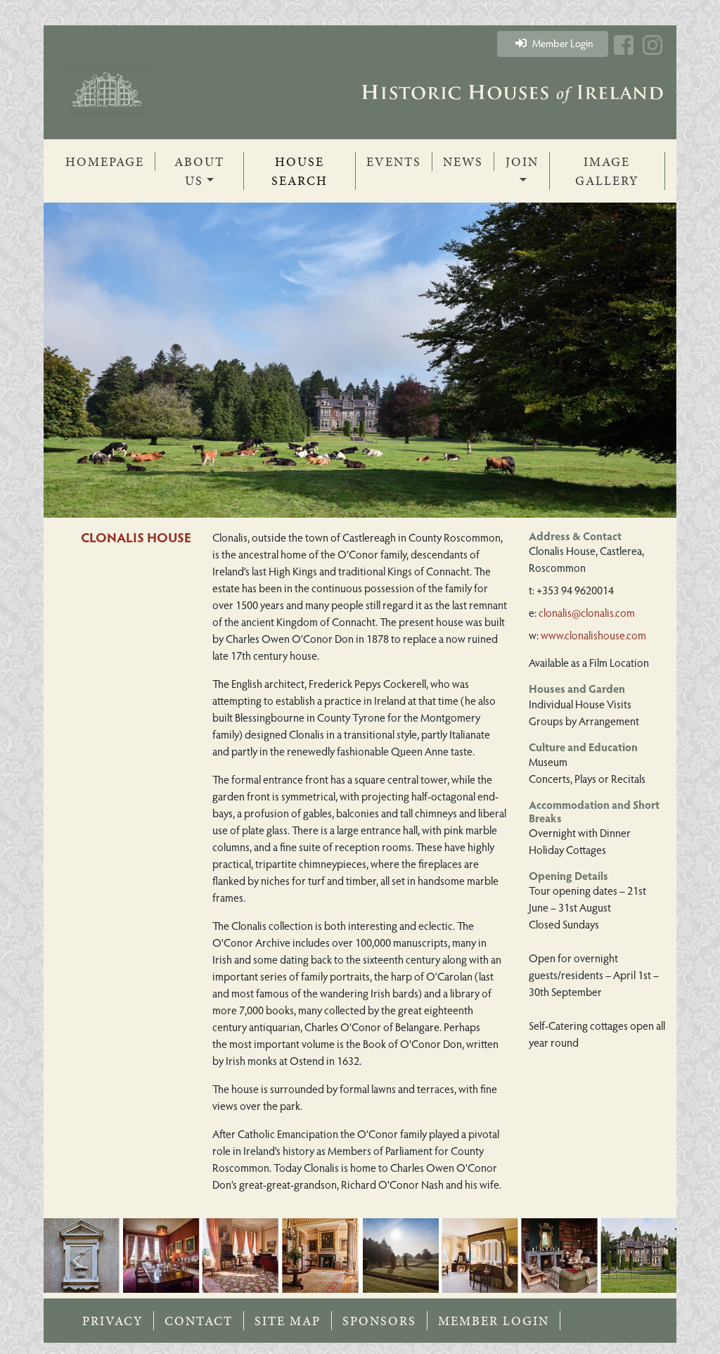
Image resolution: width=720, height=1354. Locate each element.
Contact (199, 1320)
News (463, 161)
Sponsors (379, 1320)
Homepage (110, 161)
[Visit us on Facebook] (623, 52)
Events (393, 161)
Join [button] (522, 161)
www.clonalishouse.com (593, 634)
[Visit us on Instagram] (652, 52)
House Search (299, 171)
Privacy (112, 1320)
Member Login (561, 43)
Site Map (288, 1320)
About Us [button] (199, 171)
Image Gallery (606, 171)
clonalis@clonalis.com (587, 612)
